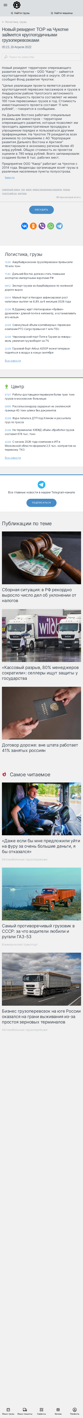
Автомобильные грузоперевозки (24, 859)
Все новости (13, 360)
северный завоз (11, 189)
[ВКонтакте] (24, 226)
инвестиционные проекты (47, 189)
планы (66, 189)
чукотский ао (9, 193)
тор (23, 189)
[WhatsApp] (50, 226)
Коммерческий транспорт (20, 944)
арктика (22, 193)
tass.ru (9, 177)
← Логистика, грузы (14, 21)
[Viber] (42, 226)
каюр (29, 189)
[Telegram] (59, 226)
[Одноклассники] (33, 226)
